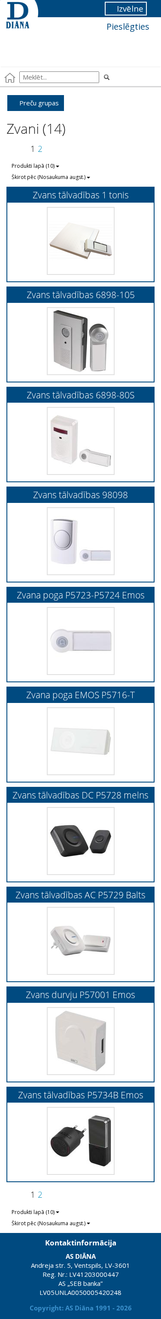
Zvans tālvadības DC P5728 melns (80, 795)
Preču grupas (38, 103)
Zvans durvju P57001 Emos (80, 994)
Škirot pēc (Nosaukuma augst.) (49, 177)
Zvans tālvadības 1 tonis (81, 194)
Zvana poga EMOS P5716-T (80, 694)
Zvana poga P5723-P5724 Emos (81, 595)
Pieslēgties (126, 26)
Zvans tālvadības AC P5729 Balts (80, 894)
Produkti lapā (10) (34, 165)
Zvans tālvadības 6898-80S (80, 394)
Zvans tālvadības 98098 (80, 494)
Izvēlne (129, 8)
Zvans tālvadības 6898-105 (81, 294)
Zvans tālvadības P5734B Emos (80, 1094)
